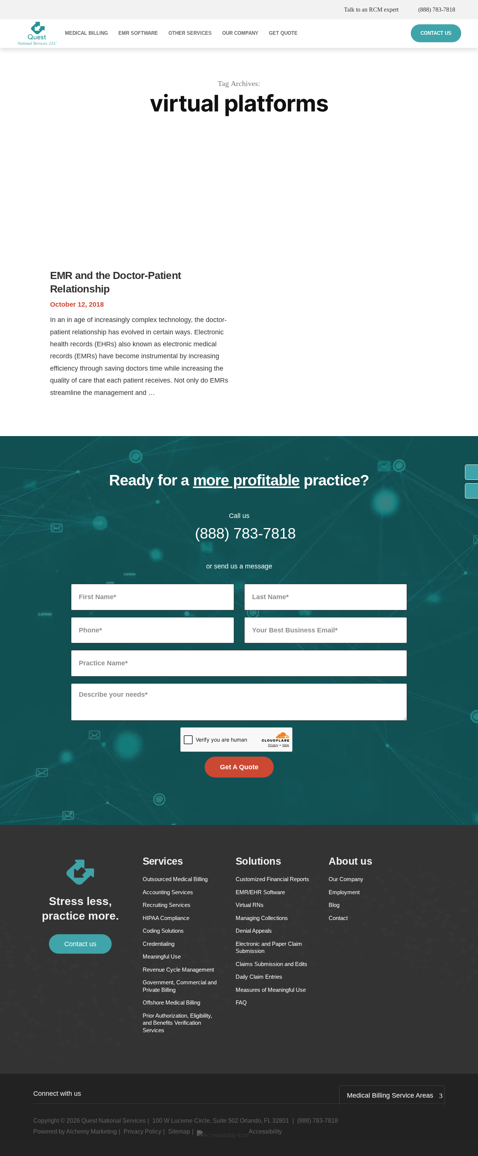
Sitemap (179, 1131)
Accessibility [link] (265, 1131)
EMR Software (138, 33)
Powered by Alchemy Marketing (75, 1131)
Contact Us (435, 33)
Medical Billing (86, 33)
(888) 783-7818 (436, 9)
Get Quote (283, 33)
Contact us (80, 944)
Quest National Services (113, 1120)
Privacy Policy (142, 1131)
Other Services (190, 33)
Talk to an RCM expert (371, 9)
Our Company (240, 33)
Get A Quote (239, 767)
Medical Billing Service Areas (390, 1095)
